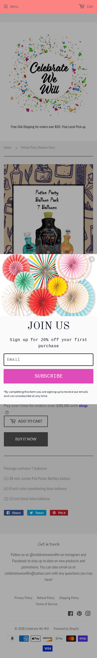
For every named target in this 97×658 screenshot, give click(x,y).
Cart (89, 6)
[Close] (92, 259)
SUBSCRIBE (49, 376)
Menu (14, 6)
